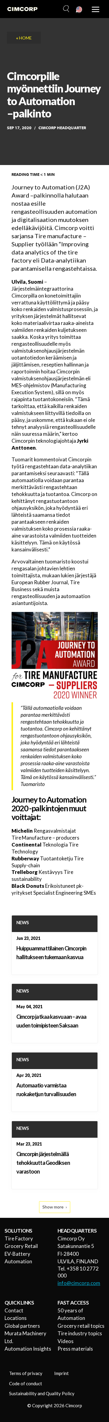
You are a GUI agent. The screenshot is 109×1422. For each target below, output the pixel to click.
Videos (66, 1341)
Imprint (61, 1373)
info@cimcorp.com (79, 1283)
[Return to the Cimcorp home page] (22, 9)
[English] (79, 10)
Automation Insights (28, 1349)
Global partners (22, 1326)
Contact (14, 1310)
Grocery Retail (21, 1246)
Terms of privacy (25, 1373)
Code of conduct (25, 1383)
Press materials (75, 1349)
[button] (65, 9)
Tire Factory (19, 1238)
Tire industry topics (80, 1333)
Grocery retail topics (81, 1326)
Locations (16, 1318)
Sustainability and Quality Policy (41, 1393)
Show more (53, 1206)
